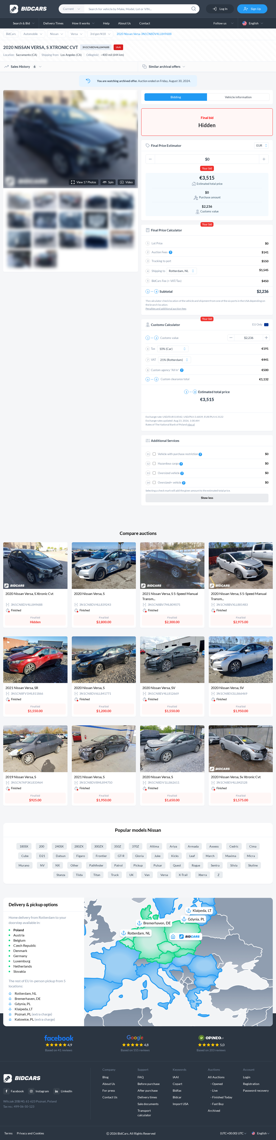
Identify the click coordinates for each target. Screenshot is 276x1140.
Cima (252, 846)
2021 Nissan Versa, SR (21, 688)
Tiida (79, 875)
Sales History (23, 66)
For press (108, 1090)
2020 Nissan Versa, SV (158, 688)
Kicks (175, 856)
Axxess (214, 846)
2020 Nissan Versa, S (89, 593)
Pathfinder (96, 865)
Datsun (61, 856)
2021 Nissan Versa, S (89, 777)
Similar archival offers (164, 66)
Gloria (139, 856)
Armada (193, 846)
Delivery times (147, 1097)
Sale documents (148, 1104)
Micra (251, 856)
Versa (74, 34)
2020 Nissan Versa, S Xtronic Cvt (29, 593)
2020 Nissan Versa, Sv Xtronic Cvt (236, 777)
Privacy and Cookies (30, 1133)
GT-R (121, 856)
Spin (110, 182)
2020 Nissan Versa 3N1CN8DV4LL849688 (144, 34)
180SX (24, 846)
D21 (42, 856)
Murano (24, 865)
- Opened (215, 1084)
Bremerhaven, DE (28, 998)
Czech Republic (24, 945)
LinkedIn (66, 1091)
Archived (214, 1110)
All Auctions (216, 1077)
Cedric (233, 846)
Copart (177, 1084)
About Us (124, 23)
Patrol (118, 865)
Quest (177, 865)
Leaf (192, 856)
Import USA (180, 1104)
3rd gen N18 (98, 34)
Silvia (233, 865)
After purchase (148, 1090)
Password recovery (256, 1090)
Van (147, 875)
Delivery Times (53, 23)
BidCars (11, 34)
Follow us (220, 23)
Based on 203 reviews (211, 1050)
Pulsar (158, 865)
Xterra (202, 875)
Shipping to (158, 271)
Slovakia (19, 971)
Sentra (215, 865)
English (254, 23)
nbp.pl (191, 424)
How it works (81, 23)
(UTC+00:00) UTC (232, 1133)
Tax (153, 348)
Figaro (80, 856)
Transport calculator (144, 1113)
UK (131, 875)
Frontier (101, 856)
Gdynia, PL (23, 1004)
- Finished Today (220, 1097)
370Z (135, 846)
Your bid (207, 168)
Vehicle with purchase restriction (178, 454)
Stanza (60, 875)
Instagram (42, 1091)
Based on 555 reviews (135, 1050)
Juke (157, 856)
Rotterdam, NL (25, 993)
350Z (117, 846)
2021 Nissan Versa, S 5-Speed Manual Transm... (170, 596)
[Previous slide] (10, 139)
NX (57, 865)
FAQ (141, 1077)
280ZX (78, 846)
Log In (223, 9)
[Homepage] (28, 9)
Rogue (196, 865)
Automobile (31, 34)
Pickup (138, 865)
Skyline (253, 865)
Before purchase (149, 1084)
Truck (115, 875)
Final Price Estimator (166, 145)
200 (41, 846)
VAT (153, 359)
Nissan (54, 34)
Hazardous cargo (168, 463)
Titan (96, 875)
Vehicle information (238, 97)
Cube (24, 856)
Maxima (230, 856)
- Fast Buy (216, 1104)
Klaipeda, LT (24, 1009)
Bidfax (177, 1090)
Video (129, 182)
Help (106, 23)
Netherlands (22, 966)
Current (68, 9)
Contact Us (109, 1097)
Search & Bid (21, 23)
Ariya (173, 846)
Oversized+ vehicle (170, 482)
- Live (213, 1090)
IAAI (118, 47)
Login (246, 1077)
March (210, 856)
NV (42, 865)
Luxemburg (21, 961)
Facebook (17, 1091)
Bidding (176, 97)
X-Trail (183, 875)
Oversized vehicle (169, 473)
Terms (8, 1133)
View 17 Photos (86, 182)
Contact (144, 23)
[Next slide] (130, 139)
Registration (251, 1084)
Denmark (20, 951)
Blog (105, 1077)
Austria (18, 935)
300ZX (98, 846)
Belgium (19, 940)
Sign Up (255, 9)
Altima (154, 846)
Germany (20, 956)
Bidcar (177, 1097)
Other (74, 865)
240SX (59, 846)
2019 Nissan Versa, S (20, 777)
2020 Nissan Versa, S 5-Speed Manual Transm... (239, 596)
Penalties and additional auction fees (166, 308)
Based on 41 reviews (58, 1050)
